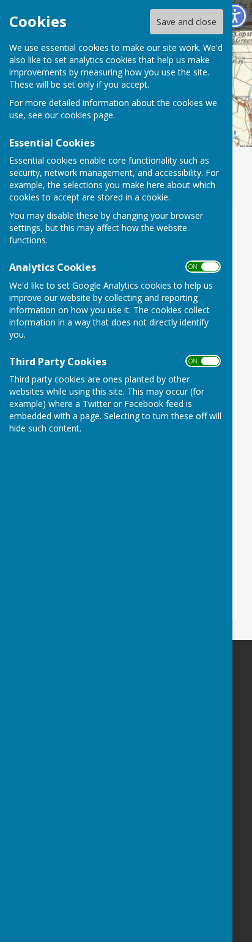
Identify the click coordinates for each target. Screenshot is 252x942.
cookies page (87, 115)
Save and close (187, 22)
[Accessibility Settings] (235, 16)
